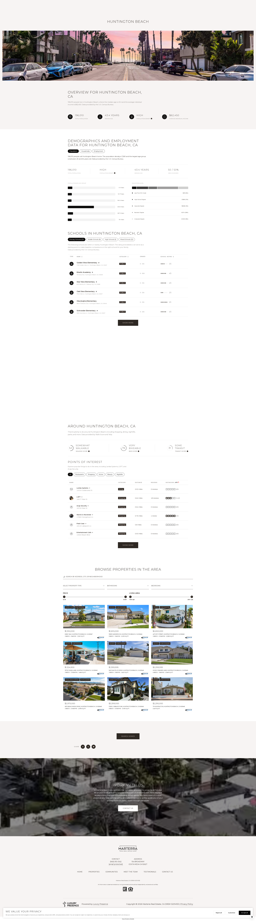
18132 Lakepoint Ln (84, 526)
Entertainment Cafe (84, 532)
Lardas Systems (82, 488)
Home (79, 872)
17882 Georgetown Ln (85, 517)
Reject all (219, 913)
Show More (128, 323)
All (71, 474)
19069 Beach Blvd (83, 535)
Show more (128, 545)
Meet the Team (131, 872)
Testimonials (150, 872)
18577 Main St (82, 499)
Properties (94, 872)
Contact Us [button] (128, 808)
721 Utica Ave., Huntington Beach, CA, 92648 (90, 274)
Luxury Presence (100, 904)
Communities (112, 872)
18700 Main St (82, 508)
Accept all (244, 913)
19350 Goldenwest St (84, 490)
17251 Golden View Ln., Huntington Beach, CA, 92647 (92, 265)
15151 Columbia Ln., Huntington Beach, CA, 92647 (91, 313)
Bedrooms (155, 586)
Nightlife (120, 474)
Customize (231, 913)
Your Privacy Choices (128, 919)
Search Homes (128, 736)
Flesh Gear (80, 523)
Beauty (110, 474)
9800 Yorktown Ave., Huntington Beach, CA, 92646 (92, 303)
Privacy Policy (186, 904)
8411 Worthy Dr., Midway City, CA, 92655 (88, 284)
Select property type (72, 586)
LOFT (79, 497)
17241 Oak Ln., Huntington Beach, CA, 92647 (89, 294)
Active (102, 474)
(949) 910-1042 (116, 862)
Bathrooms (112, 586)
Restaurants (80, 474)
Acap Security (82, 506)
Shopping (92, 474)
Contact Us (167, 872)
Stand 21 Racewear (84, 515)
